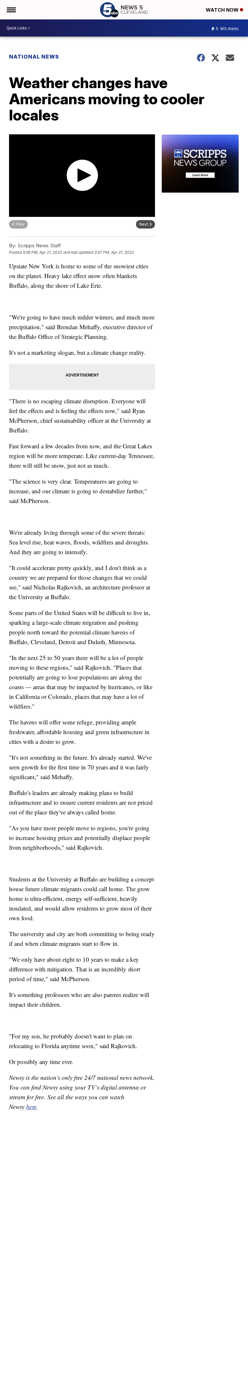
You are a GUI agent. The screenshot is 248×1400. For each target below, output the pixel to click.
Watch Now (223, 10)
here (31, 1107)
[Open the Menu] (11, 9)
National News (34, 56)
